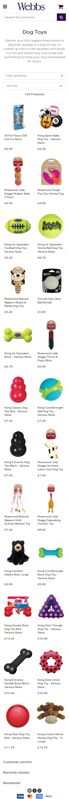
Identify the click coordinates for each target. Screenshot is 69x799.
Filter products (16, 75)
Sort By (12, 85)
